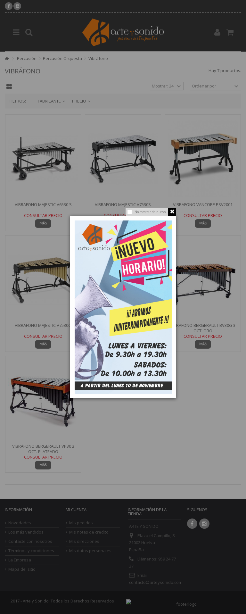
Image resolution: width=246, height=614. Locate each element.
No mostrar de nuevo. (151, 212)
